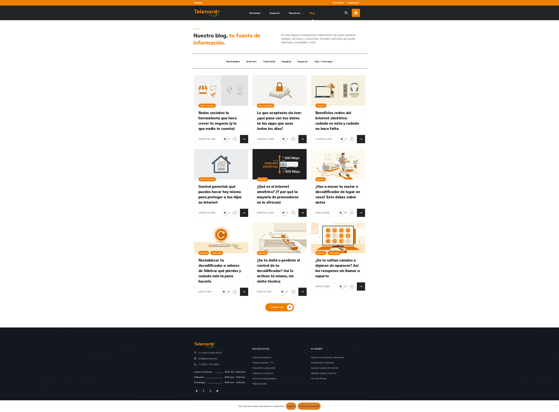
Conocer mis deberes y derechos (327, 357)
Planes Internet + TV (263, 362)
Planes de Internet (261, 357)
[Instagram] (210, 391)
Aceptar (291, 406)
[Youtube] (217, 391)
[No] (555, 406)
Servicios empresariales (264, 378)
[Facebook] (203, 391)
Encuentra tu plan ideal (263, 368)
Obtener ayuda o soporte (323, 373)
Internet (321, 105)
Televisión (217, 253)
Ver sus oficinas (319, 378)
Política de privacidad (309, 406)
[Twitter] (196, 391)
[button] (346, 13)
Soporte (321, 253)
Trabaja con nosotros (262, 373)
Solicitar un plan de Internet (324, 368)
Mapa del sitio (259, 383)
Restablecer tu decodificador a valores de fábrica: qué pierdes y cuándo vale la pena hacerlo (219, 270)
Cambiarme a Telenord (322, 362)
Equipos (320, 179)
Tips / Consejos (207, 105)
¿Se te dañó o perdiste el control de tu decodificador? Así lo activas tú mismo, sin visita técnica (278, 270)
